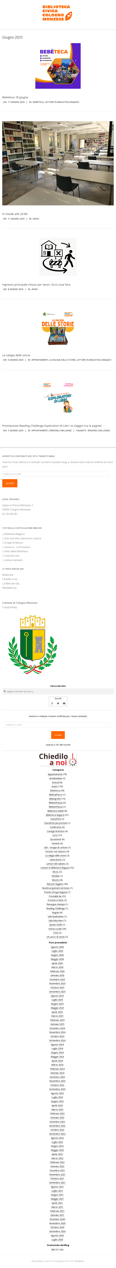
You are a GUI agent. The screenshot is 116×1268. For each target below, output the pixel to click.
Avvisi (36, 218)
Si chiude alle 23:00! (14, 214)
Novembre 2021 (57, 1174)
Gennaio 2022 (57, 1166)
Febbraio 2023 (57, 1113)
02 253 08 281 (10, 514)
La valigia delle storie (16, 355)
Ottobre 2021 (57, 1178)
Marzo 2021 (57, 1206)
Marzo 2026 (57, 967)
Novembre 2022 (57, 1125)
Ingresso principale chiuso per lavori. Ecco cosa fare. (36, 284)
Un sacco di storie (56, 936)
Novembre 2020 (57, 1223)
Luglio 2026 (57, 950)
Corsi (55, 835)
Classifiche (55, 818)
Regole (55, 912)
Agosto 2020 (57, 1235)
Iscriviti (10, 483)
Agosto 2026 (57, 946)
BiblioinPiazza (55, 802)
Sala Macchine (56, 920)
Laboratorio (56, 859)
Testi (55, 932)
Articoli (55, 782)
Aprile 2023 (57, 1105)
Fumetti (56, 843)
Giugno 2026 (57, 954)
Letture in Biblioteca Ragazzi (62, 102)
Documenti (55, 839)
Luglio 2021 (57, 1190)
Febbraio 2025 (57, 1019)
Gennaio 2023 (57, 1117)
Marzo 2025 (57, 1015)
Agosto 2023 (57, 1093)
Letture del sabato (55, 863)
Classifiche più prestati (55, 822)
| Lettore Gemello (12, 560)
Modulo (56, 875)
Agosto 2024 (57, 1044)
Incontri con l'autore (55, 851)
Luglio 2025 (57, 999)
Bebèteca (38, 102)
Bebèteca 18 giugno (15, 97)
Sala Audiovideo (56, 916)
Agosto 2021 (57, 1186)
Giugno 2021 (57, 1194)
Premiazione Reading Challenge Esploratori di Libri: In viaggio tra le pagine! (52, 425)
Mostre (55, 879)
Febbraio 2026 (57, 971)
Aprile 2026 (57, 963)
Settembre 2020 (57, 1231)
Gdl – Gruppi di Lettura (55, 847)
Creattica (60, 1260)
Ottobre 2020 (57, 1227)
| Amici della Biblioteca (15, 551)
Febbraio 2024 (57, 1068)
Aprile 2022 (57, 1154)
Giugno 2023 (57, 1101)
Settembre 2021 (57, 1182)
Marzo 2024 (57, 1064)
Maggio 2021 (57, 1198)
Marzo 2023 (57, 1109)
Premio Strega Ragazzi (55, 892)
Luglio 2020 (57, 1239)
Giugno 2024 (57, 1052)
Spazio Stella (55, 924)
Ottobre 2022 (57, 1129)
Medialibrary (9, 587)
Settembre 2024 (57, 1040)
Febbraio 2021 (57, 1210)
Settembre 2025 (57, 991)
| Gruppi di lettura (12, 542)
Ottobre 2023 (57, 1084)
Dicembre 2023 (57, 1076)
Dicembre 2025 (57, 979)
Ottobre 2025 (57, 987)
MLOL (56, 871)
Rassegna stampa (56, 904)
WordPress (79, 1260)
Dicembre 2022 (57, 1121)
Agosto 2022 (57, 1137)
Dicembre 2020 (57, 1219)
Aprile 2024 (57, 1060)
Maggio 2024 (57, 1056)
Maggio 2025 (57, 1007)
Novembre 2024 (57, 1032)
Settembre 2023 (57, 1089)
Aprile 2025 (57, 1011)
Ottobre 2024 (57, 1036)
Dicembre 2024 (57, 1028)
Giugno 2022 (57, 1145)
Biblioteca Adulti (55, 810)
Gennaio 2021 (57, 1215)
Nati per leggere (55, 883)
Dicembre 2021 (57, 1170)
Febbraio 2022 (57, 1162)
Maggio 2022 (57, 1149)
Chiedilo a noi (10, 579)
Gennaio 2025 (57, 1024)
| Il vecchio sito (10, 555)
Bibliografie (55, 798)
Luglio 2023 (57, 1097)
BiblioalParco (55, 794)
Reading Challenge (60, 430)
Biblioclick (7, 575)
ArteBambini (55, 778)
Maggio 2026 (57, 959)
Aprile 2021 (57, 1202)
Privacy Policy (38, 1260)
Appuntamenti (40, 359)
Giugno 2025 (57, 1003)
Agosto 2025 (57, 995)
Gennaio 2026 (57, 975)
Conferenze (55, 827)
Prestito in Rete (55, 900)
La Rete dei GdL (11, 583)
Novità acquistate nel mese (55, 887)
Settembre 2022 (57, 1133)
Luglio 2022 (57, 1141)
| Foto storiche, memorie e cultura (21, 538)
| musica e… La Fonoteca (16, 547)
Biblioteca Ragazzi (55, 814)
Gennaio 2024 (57, 1072)
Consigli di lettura (55, 831)
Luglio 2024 (57, 1048)
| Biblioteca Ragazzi (13, 534)
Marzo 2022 (57, 1158)
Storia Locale (55, 928)
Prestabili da (55, 896)
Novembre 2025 (57, 983)
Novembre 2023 (57, 1080)
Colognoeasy (9, 607)
